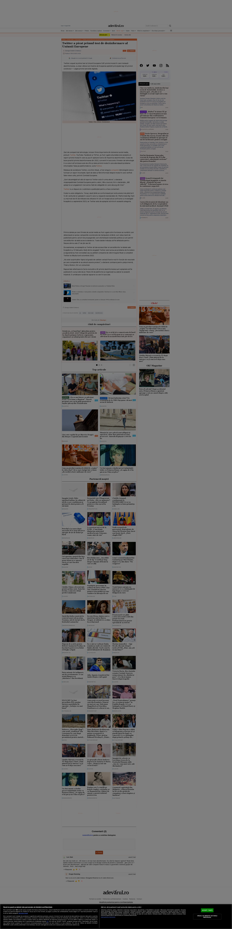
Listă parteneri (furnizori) (108, 917)
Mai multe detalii (23, 913)
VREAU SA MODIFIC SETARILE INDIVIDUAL (207, 916)
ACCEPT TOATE (207, 910)
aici (48, 921)
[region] (116, 916)
